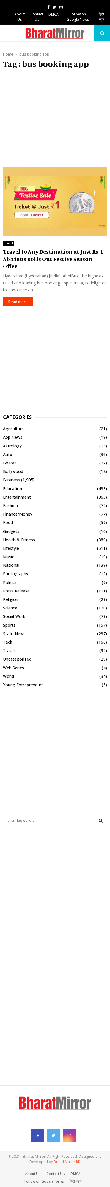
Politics (10, 582)
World (8, 676)
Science (10, 608)
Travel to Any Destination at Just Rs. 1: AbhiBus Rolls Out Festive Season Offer (54, 259)
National (11, 565)
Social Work (14, 616)
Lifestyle (11, 548)
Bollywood (13, 471)
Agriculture (13, 428)
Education (12, 488)
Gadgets (11, 531)
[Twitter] (53, 1135)
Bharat (9, 463)
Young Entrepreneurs (23, 684)
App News (12, 437)
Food (8, 522)
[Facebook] (37, 1135)
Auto (7, 454)
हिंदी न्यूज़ (101, 17)
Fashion (10, 505)
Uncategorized (17, 659)
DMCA (53, 14)
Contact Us (36, 17)
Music (8, 556)
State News (14, 633)
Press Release (16, 591)
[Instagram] (69, 1135)
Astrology (12, 446)
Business (11, 480)
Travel (8, 243)
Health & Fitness (19, 539)
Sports (9, 625)
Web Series (13, 668)
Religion (10, 599)
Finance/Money (17, 514)
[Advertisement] (55, 118)
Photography (15, 573)
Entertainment (17, 497)
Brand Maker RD (67, 1161)
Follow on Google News (78, 17)
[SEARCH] (100, 820)
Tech (7, 642)
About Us (19, 17)
